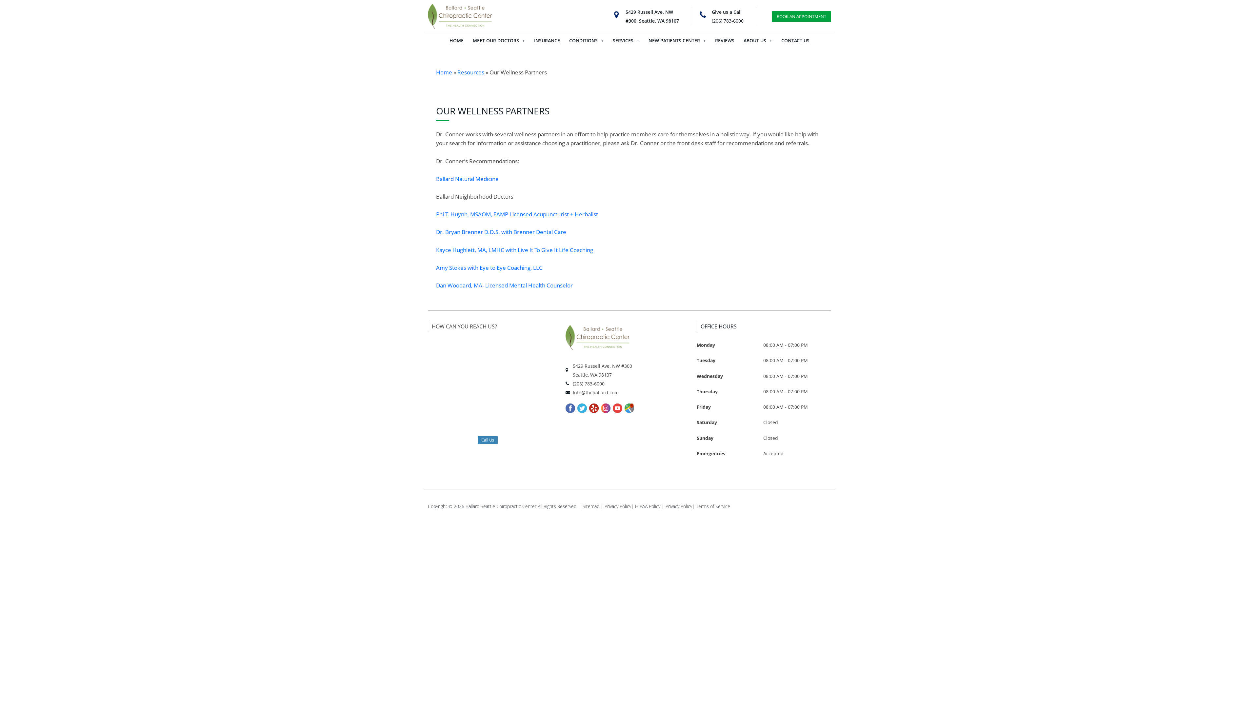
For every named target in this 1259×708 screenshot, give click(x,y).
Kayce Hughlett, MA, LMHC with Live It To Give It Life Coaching (514, 250)
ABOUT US (755, 40)
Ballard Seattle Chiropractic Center (501, 506)
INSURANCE (547, 40)
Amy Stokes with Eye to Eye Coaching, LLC (489, 267)
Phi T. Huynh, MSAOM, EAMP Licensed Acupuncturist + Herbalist (517, 214)
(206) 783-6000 (728, 21)
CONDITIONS (583, 40)
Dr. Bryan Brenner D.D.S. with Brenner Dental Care (501, 232)
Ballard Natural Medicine (467, 179)
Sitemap (591, 506)
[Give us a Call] (703, 15)
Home (444, 72)
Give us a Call (727, 12)
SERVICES (623, 40)
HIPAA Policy (647, 506)
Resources (470, 72)
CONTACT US (795, 40)
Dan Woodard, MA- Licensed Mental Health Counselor (504, 285)
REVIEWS (724, 40)
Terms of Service (713, 506)
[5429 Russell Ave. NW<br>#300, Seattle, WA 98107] (616, 15)
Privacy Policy (618, 506)
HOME (457, 40)
